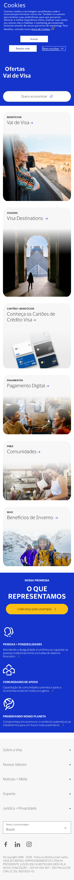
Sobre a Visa (12, 750)
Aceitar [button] (34, 39)
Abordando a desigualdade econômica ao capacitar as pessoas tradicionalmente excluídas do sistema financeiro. (35, 653)
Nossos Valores (14, 764)
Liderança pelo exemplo (34, 609)
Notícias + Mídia (15, 779)
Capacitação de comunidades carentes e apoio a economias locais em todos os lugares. (32, 689)
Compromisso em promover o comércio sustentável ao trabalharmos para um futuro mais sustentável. (37, 723)
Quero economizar (34, 96)
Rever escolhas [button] (51, 48)
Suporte (9, 793)
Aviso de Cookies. (41, 29)
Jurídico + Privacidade (20, 808)
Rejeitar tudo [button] (23, 48)
